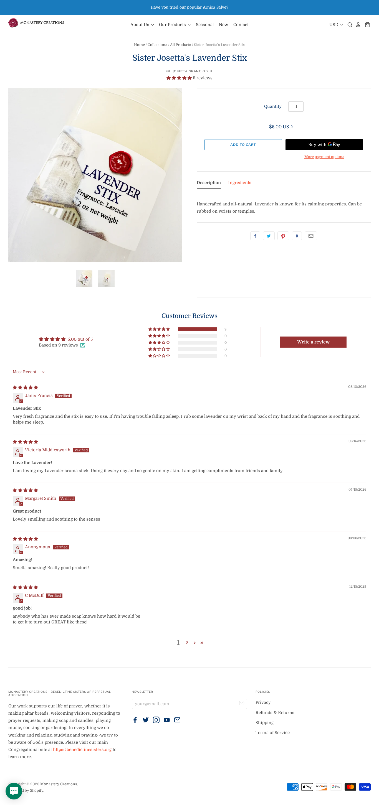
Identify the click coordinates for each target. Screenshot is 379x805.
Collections (157, 45)
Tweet (269, 235)
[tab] (209, 183)
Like (255, 235)
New (223, 24)
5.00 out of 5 (80, 339)
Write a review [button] (313, 342)
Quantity (273, 106)
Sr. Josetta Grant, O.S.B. (189, 71)
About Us (140, 24)
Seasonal (205, 24)
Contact (241, 24)
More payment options (324, 157)
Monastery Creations (58, 784)
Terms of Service (273, 732)
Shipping (265, 722)
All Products (180, 45)
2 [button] (187, 642)
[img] (25, 387)
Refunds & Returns (275, 712)
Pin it (283, 235)
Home (139, 45)
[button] (179, 77)
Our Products (173, 24)
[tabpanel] (284, 203)
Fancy (297, 235)
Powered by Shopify (25, 790)
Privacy (263, 702)
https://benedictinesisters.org (82, 749)
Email (311, 235)
